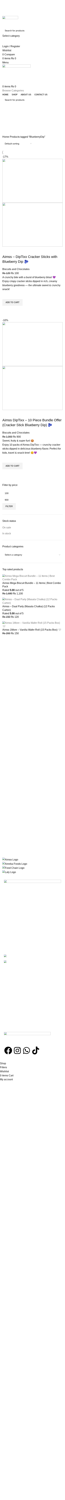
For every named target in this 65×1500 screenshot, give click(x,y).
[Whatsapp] (26, 1050)
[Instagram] (17, 1050)
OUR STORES (11, 908)
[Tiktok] (35, 1050)
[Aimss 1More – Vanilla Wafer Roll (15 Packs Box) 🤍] (32, 624)
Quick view (6, 310)
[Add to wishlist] (6, 295)
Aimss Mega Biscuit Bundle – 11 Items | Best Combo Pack (31, 585)
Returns (8, 933)
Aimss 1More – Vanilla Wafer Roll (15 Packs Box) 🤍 (31, 629)
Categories (8, 121)
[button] (12, 302)
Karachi (8, 914)
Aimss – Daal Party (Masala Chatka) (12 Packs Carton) (28, 608)
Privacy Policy (11, 927)
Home (6, 136)
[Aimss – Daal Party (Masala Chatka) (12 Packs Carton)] (32, 601)
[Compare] (6, 250)
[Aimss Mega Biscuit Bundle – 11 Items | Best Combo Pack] (32, 577)
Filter (9, 506)
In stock (6, 533)
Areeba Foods (34, 1059)
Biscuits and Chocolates (16, 269)
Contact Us (9, 938)
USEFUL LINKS (12, 922)
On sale (6, 527)
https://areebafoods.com (28, 1019)
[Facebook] (8, 1050)
